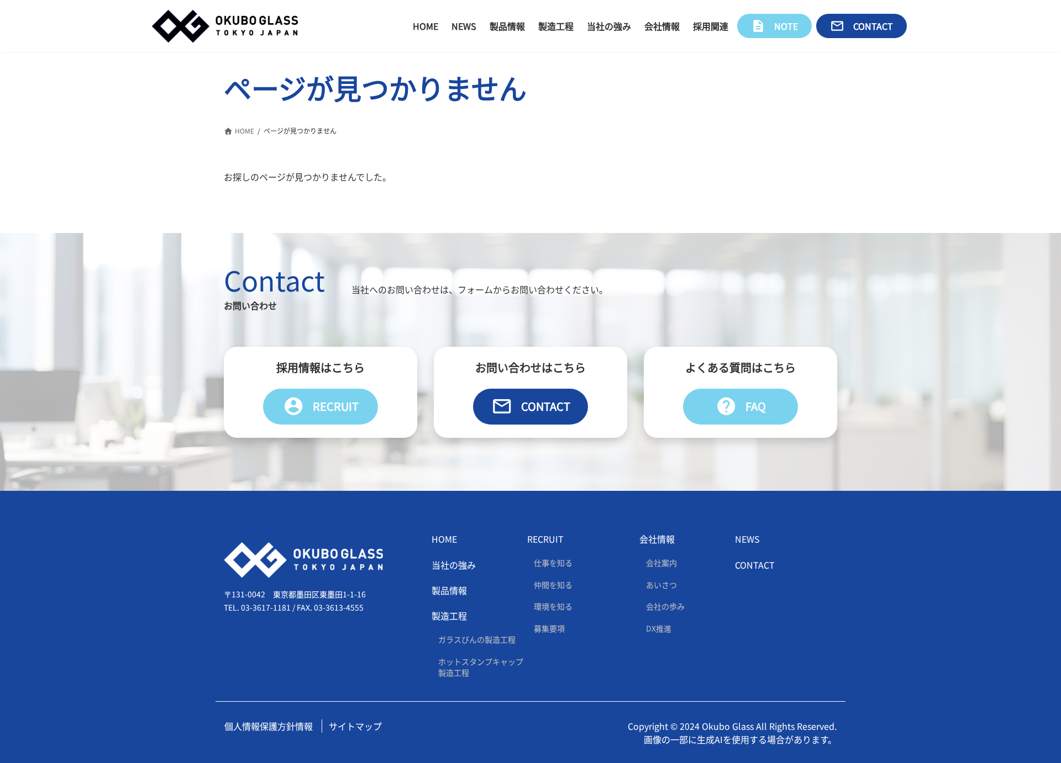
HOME (444, 538)
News (747, 538)
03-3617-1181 (266, 607)
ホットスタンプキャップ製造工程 (480, 667)
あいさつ (661, 584)
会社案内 (661, 562)
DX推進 (658, 628)
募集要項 (549, 628)
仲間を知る (553, 584)
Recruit (321, 406)
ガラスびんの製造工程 (477, 639)
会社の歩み (665, 606)
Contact (530, 406)
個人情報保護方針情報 (268, 725)
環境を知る (553, 606)
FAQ (741, 406)
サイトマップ (355, 725)
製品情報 (449, 590)
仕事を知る (553, 562)
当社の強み (454, 564)
